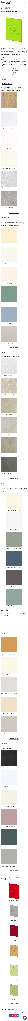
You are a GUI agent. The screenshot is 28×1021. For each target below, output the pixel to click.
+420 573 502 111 (12, 1012)
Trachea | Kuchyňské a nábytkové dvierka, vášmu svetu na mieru (6, 2)
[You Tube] (12, 1015)
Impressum (23, 1009)
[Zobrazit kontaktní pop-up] (25, 1018)
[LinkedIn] (18, 1015)
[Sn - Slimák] (14, 45)
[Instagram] (15, 1015)
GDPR (4, 1012)
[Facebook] (10, 1015)
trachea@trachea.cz (23, 1012)
